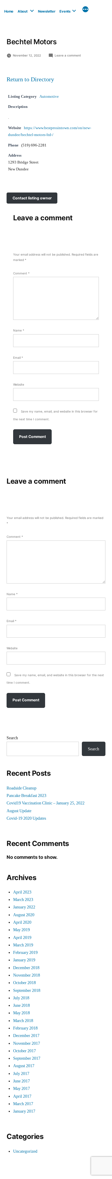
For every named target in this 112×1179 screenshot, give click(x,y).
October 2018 (24, 982)
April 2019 (22, 937)
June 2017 (21, 1081)
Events (64, 11)
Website (18, 384)
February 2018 (25, 1028)
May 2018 (21, 1012)
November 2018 (26, 975)
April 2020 (22, 922)
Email (18, 357)
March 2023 (23, 899)
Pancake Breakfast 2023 (26, 795)
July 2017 (21, 1073)
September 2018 (26, 990)
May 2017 (21, 1088)
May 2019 (21, 929)
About (22, 11)
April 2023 (22, 892)
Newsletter (47, 11)
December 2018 (26, 967)
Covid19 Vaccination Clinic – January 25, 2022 (46, 803)
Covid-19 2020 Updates (26, 818)
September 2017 (26, 1058)
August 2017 (23, 1065)
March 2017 (23, 1103)
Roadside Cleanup (21, 788)
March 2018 (23, 1020)
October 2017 (24, 1050)
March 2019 (23, 945)
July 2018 (21, 998)
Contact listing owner (32, 198)
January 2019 (24, 960)
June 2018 (21, 1005)
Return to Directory (30, 79)
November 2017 (26, 1043)
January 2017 (24, 1111)
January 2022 (24, 907)
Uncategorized (25, 1151)
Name (18, 330)
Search (12, 737)
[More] (85, 10)
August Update (19, 810)
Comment (21, 273)
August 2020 (23, 914)
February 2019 (25, 952)
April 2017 (22, 1096)
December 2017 (26, 1035)
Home (8, 11)
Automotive (49, 96)
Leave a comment (68, 55)
